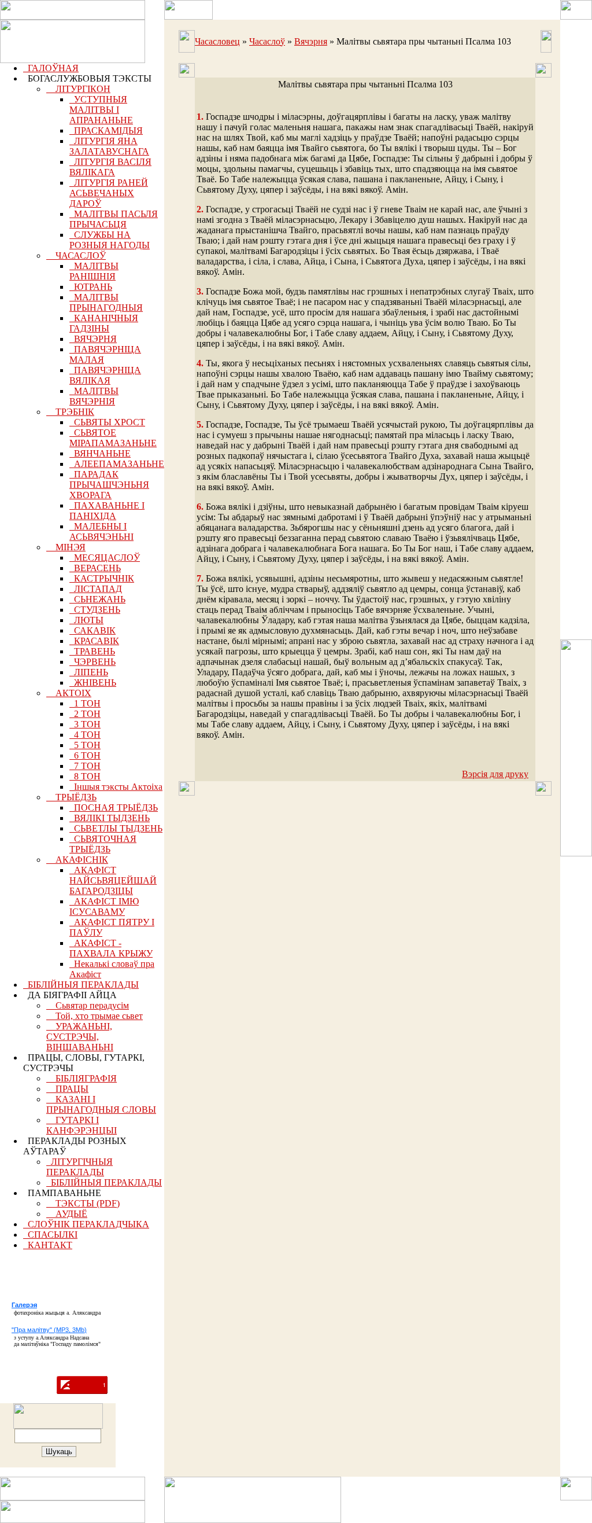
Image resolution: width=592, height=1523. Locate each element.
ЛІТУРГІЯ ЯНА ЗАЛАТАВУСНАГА (109, 146)
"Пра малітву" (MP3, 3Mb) (49, 1329)
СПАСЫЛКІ (50, 1234)
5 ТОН (85, 745)
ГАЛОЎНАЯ (51, 68)
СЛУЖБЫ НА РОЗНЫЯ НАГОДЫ (109, 240)
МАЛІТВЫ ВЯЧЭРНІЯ (94, 396)
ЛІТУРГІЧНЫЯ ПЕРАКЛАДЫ (79, 1167)
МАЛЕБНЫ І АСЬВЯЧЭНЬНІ (101, 531)
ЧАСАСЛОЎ (76, 255)
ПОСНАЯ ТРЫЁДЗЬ (113, 807)
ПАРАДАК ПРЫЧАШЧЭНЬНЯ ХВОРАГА (109, 484)
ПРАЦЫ (67, 1089)
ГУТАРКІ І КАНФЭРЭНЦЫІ (81, 1125)
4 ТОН (85, 735)
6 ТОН (85, 755)
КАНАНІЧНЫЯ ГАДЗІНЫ (103, 323)
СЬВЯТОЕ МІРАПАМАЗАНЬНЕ (113, 438)
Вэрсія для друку (495, 774)
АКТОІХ (68, 693)
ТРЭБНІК (70, 412)
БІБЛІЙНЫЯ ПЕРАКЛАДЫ (81, 984)
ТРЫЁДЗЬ (71, 797)
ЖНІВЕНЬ (92, 682)
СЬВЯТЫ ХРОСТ (107, 422)
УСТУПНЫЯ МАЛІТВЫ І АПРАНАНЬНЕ (101, 109)
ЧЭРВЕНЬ (92, 662)
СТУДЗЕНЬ (94, 610)
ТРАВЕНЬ (92, 651)
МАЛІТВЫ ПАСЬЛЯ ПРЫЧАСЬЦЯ (113, 219)
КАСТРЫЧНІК (101, 578)
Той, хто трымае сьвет (94, 1016)
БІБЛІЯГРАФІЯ (81, 1078)
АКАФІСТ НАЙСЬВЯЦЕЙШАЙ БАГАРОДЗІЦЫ (113, 880)
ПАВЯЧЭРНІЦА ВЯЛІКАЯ (105, 375)
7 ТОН (85, 766)
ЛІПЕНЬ (88, 672)
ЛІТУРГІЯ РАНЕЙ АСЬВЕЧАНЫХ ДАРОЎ (108, 193)
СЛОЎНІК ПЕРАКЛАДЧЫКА (86, 1224)
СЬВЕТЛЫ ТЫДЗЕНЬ (115, 828)
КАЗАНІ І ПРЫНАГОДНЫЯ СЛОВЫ (101, 1104)
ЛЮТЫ (86, 620)
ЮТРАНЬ (90, 287)
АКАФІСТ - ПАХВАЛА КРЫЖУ (111, 948)
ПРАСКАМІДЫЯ (106, 130)
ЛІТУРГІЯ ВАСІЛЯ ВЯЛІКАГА (110, 167)
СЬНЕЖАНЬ (97, 599)
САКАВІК (92, 630)
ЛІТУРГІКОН (78, 89)
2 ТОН (85, 714)
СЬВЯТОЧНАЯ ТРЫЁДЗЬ (102, 844)
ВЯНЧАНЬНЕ (100, 453)
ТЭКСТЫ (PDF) (83, 1203)
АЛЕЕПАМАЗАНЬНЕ (116, 464)
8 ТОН (85, 776)
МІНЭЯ (66, 547)
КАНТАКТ (47, 1245)
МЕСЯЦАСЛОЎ (104, 557)
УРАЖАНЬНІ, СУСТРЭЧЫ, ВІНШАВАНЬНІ (79, 1036)
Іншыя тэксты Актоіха (115, 787)
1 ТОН (85, 703)
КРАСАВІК (94, 641)
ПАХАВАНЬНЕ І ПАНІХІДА (107, 511)
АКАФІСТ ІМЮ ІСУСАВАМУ (104, 906)
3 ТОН (85, 724)
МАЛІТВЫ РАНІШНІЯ (94, 271)
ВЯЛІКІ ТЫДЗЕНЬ (109, 818)
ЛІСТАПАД (95, 589)
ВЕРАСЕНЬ (95, 568)
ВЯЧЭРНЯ (93, 339)
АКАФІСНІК (77, 859)
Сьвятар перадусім (87, 1005)
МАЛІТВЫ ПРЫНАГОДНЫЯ (106, 302)
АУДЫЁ (66, 1214)
